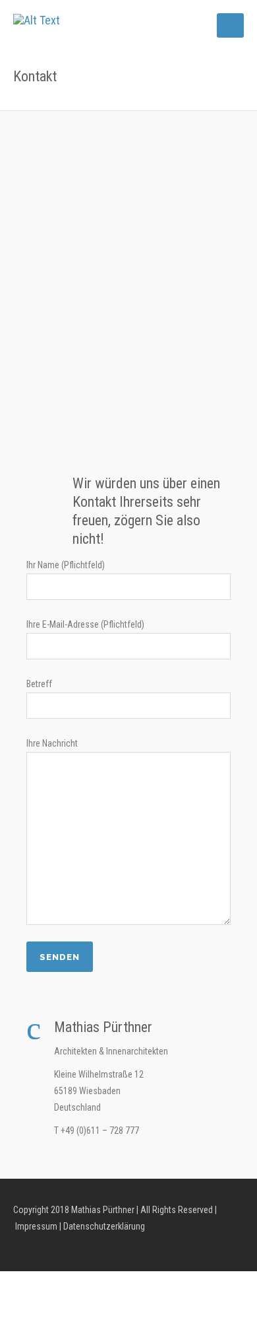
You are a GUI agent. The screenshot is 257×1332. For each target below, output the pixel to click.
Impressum (35, 1226)
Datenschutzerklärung (103, 1226)
